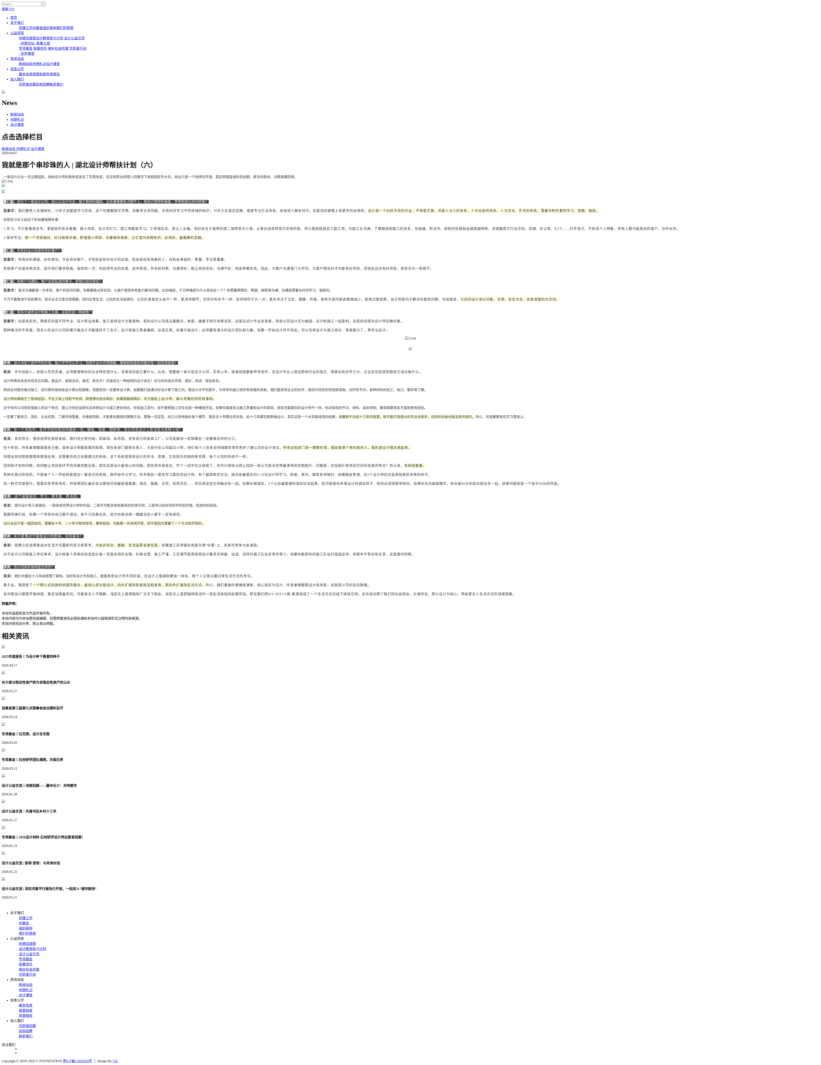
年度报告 (53, 74)
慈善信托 (40, 48)
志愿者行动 (77, 48)
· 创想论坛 (26, 43)
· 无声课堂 (26, 53)
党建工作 (25, 28)
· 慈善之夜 (42, 43)
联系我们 (56, 84)
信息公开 (17, 69)
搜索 (5, 9)
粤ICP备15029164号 (77, 1061)
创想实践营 (27, 38)
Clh (115, 1061)
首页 (13, 17)
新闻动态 (25, 64)
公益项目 (17, 33)
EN (11, 9)
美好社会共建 (58, 48)
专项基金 (25, 48)
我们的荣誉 (65, 28)
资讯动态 (17, 59)
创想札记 (39, 64)
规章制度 (39, 74)
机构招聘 (43, 84)
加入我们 (17, 79)
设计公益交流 (74, 38)
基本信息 (25, 74)
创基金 (37, 28)
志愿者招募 (27, 84)
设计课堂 (53, 64)
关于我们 (17, 23)
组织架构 (49, 28)
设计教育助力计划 (49, 38)
